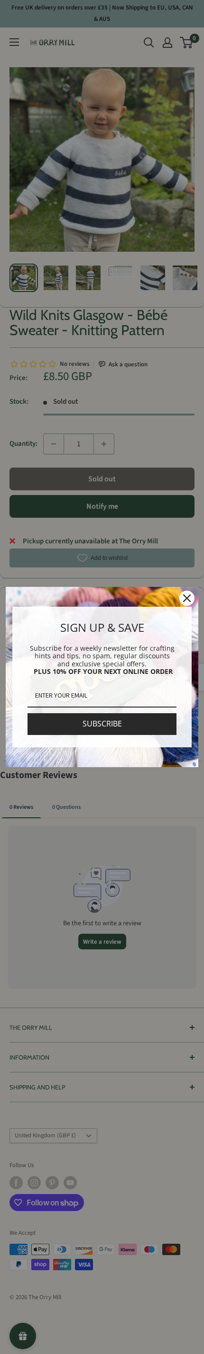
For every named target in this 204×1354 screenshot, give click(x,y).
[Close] (187, 598)
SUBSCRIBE (102, 723)
